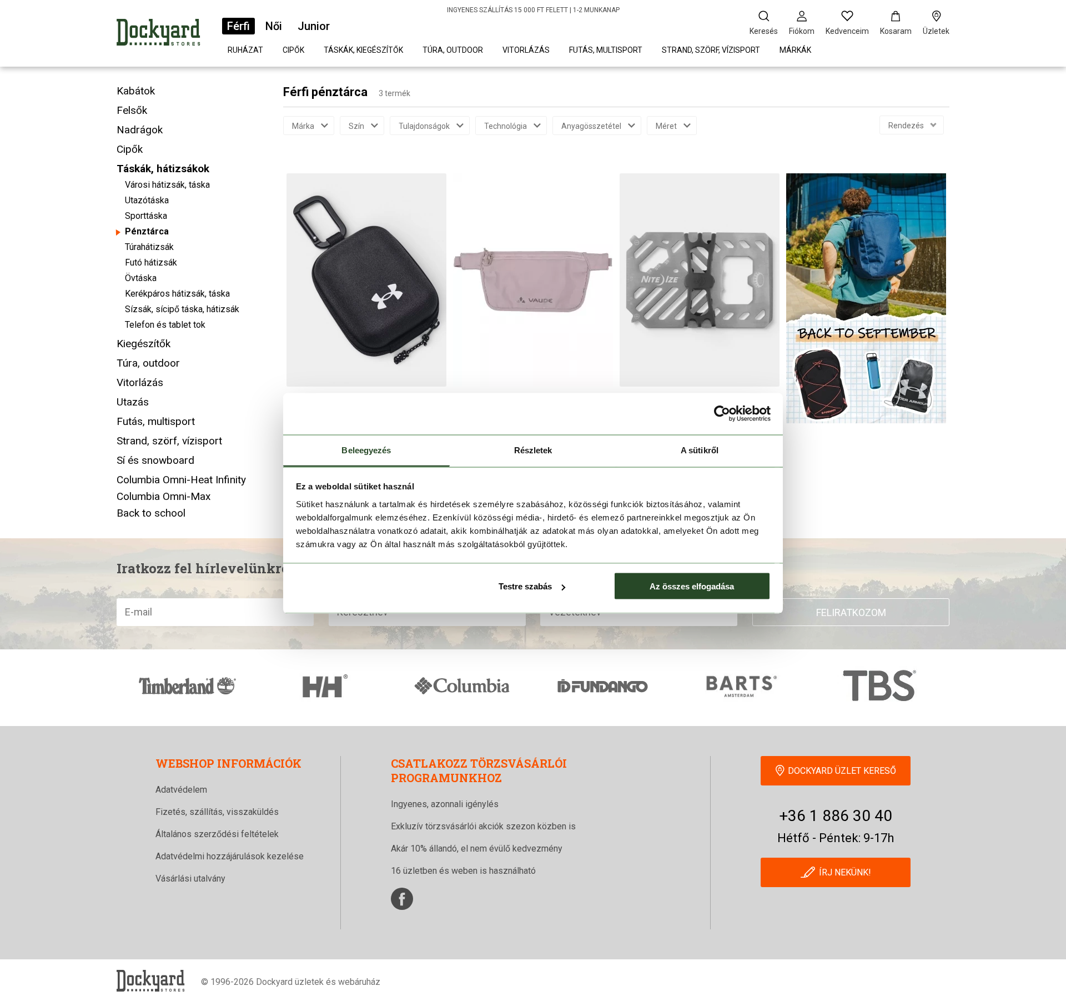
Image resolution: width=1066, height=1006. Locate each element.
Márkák (795, 50)
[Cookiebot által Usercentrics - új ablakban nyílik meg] (722, 414)
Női (273, 26)
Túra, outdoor (453, 50)
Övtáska (141, 278)
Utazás (133, 402)
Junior (314, 26)
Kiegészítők (143, 343)
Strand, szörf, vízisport (711, 50)
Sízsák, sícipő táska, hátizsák (182, 309)
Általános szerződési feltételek (217, 834)
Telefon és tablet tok (165, 324)
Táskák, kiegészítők (363, 50)
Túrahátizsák (149, 247)
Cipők (293, 50)
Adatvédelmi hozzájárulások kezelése (229, 856)
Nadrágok (140, 129)
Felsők (132, 110)
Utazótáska (147, 200)
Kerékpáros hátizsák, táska (177, 293)
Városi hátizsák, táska (167, 184)
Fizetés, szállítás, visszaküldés (217, 812)
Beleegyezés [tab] (366, 449)
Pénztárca (147, 231)
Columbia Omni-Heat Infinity (181, 479)
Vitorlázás (526, 50)
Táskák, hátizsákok (163, 168)
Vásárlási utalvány (190, 878)
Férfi (238, 26)
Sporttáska (146, 216)
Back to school (151, 513)
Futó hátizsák (151, 262)
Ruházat (245, 50)
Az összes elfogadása (692, 586)
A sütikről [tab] (699, 449)
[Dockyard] (158, 34)
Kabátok (136, 90)
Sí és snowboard (155, 460)
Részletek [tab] (533, 449)
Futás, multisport (605, 50)
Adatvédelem (181, 789)
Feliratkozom (851, 612)
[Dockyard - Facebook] (402, 898)
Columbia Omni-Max (163, 496)
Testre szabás (525, 586)
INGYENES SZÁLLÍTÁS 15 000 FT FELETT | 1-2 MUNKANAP (533, 10)
